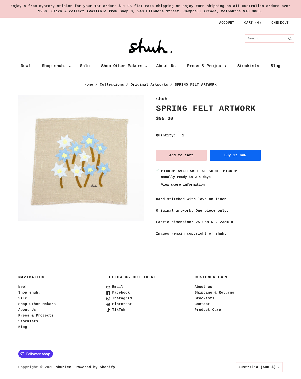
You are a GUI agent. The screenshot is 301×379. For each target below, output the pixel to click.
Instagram (121, 298)
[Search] (290, 38)
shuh (161, 99)
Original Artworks (149, 85)
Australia (257, 367)
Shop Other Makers (121, 66)
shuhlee (63, 367)
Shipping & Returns (214, 293)
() (252, 23)
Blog (275, 66)
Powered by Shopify (95, 367)
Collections (112, 85)
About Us (166, 66)
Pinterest (121, 304)
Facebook (120, 293)
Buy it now (235, 155)
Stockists (248, 66)
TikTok (117, 310)
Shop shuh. (54, 66)
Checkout (280, 23)
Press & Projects (206, 66)
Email (116, 287)
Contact (202, 304)
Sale (85, 66)
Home (88, 85)
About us (203, 287)
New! (25, 66)
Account (226, 23)
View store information (183, 185)
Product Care (208, 310)
